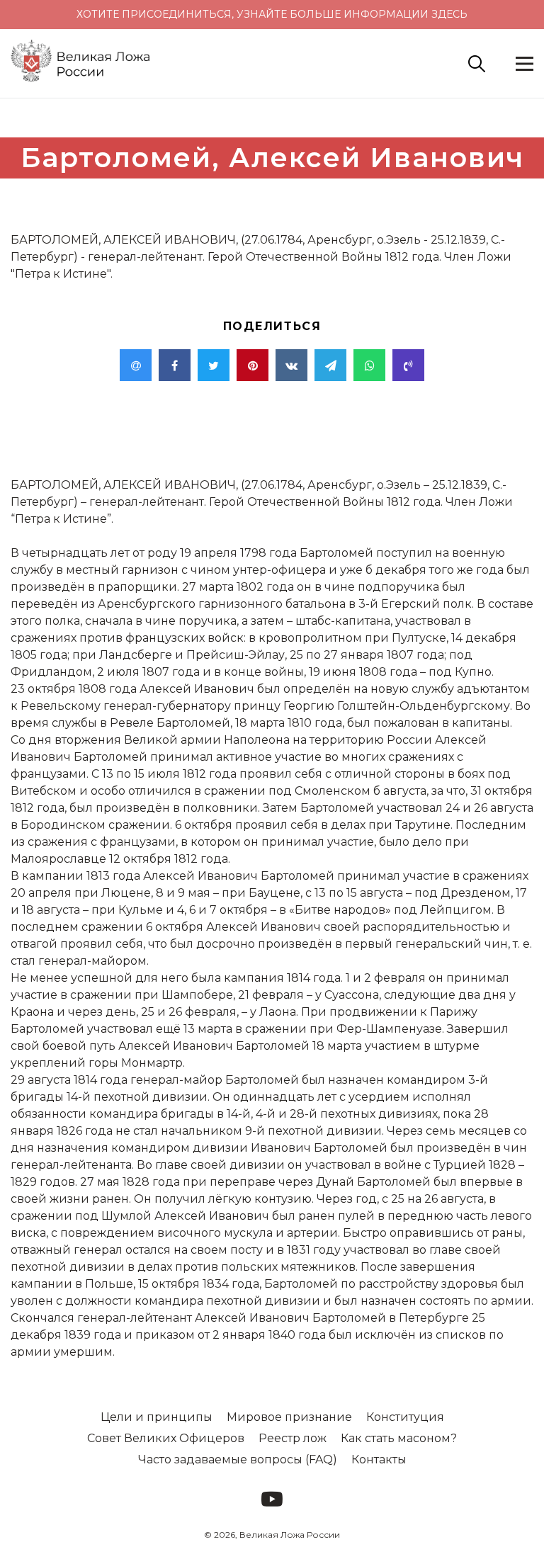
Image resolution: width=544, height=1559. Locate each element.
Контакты (379, 1459)
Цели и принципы (156, 1417)
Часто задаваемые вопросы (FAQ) (237, 1459)
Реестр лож (293, 1438)
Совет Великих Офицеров (165, 1438)
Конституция (405, 1417)
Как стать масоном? (399, 1438)
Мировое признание (289, 1417)
